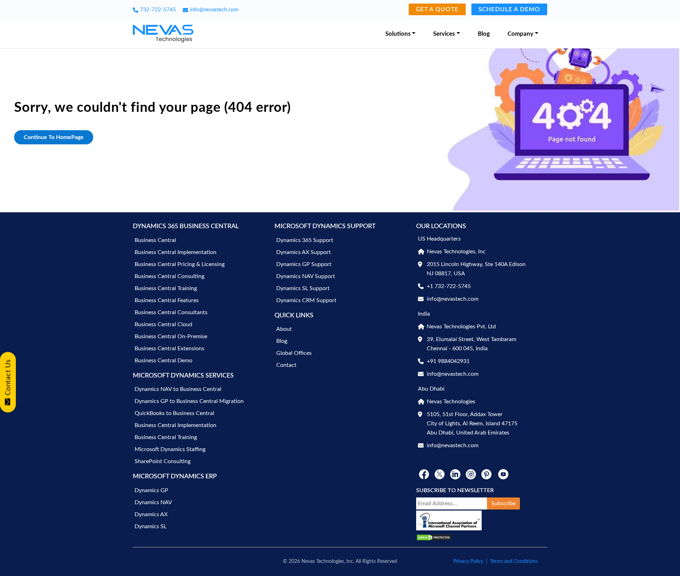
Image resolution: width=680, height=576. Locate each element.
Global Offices (294, 353)
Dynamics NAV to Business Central (178, 389)
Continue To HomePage (54, 137)
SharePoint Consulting (163, 461)
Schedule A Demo (509, 9)
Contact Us (8, 377)
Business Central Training (166, 288)
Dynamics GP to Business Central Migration (189, 401)
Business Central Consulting (169, 276)
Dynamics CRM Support (306, 300)
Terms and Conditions (514, 561)
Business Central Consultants (171, 312)
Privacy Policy (468, 561)
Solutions (397, 34)
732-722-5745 (158, 9)
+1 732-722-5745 (449, 286)
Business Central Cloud (163, 324)
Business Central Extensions (169, 348)
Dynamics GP (151, 490)
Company (520, 34)
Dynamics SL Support (303, 288)
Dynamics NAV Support (305, 276)
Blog (484, 34)
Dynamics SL (150, 526)
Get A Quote (437, 9)
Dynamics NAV (153, 502)
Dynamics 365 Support (304, 240)
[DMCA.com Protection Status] (434, 537)
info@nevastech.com (214, 9)
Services (444, 34)
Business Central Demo (163, 360)
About (284, 329)
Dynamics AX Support (303, 252)
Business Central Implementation (175, 252)
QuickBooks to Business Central (174, 413)
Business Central (155, 240)
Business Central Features (167, 300)
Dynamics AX (151, 514)
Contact (286, 365)
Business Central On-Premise (171, 336)
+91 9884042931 (448, 361)
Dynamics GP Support (304, 264)
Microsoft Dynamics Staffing (170, 449)
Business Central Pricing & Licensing (180, 264)
